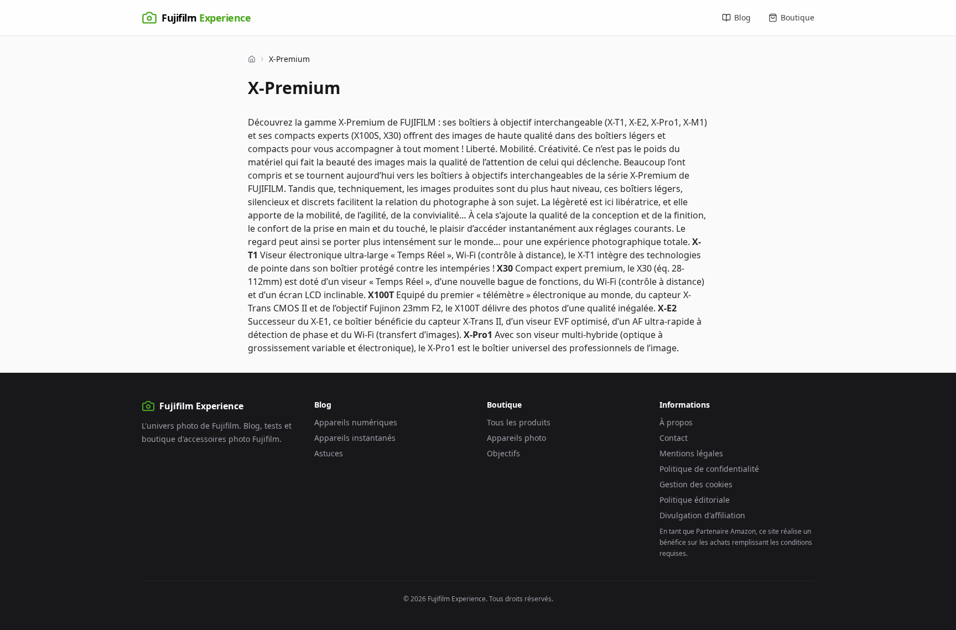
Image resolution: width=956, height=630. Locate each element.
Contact (673, 438)
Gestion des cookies (695, 484)
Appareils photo (516, 438)
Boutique (797, 17)
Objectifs (503, 453)
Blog (742, 17)
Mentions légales (691, 453)
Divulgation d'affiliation (702, 515)
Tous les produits (518, 422)
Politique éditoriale (694, 499)
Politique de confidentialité (709, 469)
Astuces (328, 453)
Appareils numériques (355, 422)
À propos (676, 422)
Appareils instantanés (355, 438)
